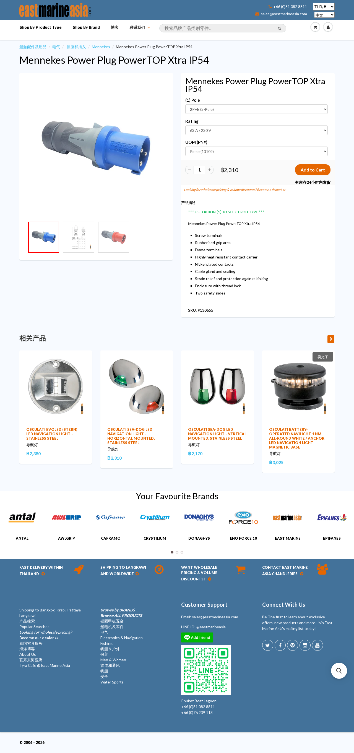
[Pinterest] (292, 645)
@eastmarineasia (211, 626)
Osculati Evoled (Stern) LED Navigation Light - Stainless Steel (51, 433)
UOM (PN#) (196, 142)
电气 (56, 46)
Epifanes (332, 538)
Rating (192, 121)
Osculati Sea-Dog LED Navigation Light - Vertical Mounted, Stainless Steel (217, 433)
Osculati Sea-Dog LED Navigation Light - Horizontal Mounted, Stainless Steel (131, 436)
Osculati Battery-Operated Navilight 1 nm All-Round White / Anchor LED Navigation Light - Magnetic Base (296, 438)
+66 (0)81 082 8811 (290, 6)
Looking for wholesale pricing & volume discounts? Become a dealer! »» (235, 190)
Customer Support (204, 604)
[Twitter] (267, 645)
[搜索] (279, 28)
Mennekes (101, 46)
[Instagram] (305, 645)
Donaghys (199, 538)
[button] (339, 671)
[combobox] (222, 28)
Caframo (111, 538)
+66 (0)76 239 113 (197, 712)
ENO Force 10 (243, 538)
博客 (115, 27)
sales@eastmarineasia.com (284, 14)
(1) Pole (192, 100)
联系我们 (137, 27)
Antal (22, 538)
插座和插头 (76, 46)
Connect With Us (283, 604)
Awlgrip (66, 538)
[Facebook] (280, 645)
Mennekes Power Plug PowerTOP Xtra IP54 (114, 60)
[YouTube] (317, 645)
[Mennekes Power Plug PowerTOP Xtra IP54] (96, 148)
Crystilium (155, 538)
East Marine (288, 538)
